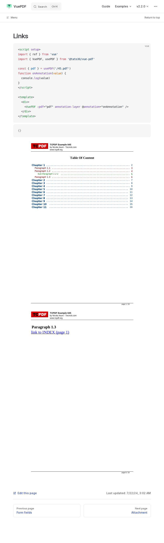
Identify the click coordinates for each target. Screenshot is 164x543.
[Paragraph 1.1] (43, 168)
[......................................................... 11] (89, 192)
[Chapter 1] (39, 165)
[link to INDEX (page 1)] (50, 332)
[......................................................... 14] (89, 201)
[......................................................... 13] (89, 198)
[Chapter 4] (39, 186)
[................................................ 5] (96, 174)
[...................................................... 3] (92, 168)
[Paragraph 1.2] (43, 171)
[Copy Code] (144, 50)
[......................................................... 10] (89, 189)
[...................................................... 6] (92, 177)
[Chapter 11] (39, 207)
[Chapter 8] (39, 198)
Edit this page (27, 493)
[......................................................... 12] (89, 195)
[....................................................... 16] (90, 207)
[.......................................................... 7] (89, 180)
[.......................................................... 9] (89, 186)
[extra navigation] (155, 6)
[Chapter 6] (39, 192)
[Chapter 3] (39, 183)
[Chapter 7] (39, 195)
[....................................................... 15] (90, 204)
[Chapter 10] (39, 204)
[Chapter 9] (39, 201)
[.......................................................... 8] (89, 183)
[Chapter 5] (39, 189)
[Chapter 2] (39, 180)
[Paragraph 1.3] (43, 177)
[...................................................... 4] (92, 171)
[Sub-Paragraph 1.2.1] (48, 174)
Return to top (152, 17)
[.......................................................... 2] (89, 165)
